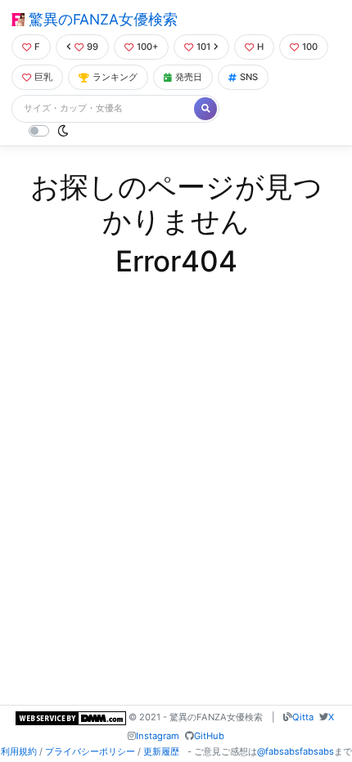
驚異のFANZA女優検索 (101, 19)
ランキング (115, 77)
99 (92, 46)
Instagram (157, 736)
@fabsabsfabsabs (295, 751)
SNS (249, 77)
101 (203, 46)
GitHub (209, 736)
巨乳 (43, 77)
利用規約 (19, 751)
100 (310, 46)
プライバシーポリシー (90, 751)
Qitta (303, 717)
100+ (147, 46)
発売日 (188, 77)
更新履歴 (161, 751)
